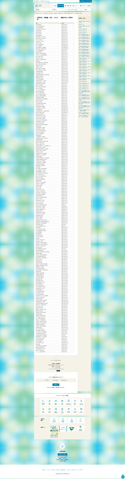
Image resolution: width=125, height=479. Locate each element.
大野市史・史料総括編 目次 (83, 85)
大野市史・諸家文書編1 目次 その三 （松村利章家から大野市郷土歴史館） (84, 98)
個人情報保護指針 (62, 469)
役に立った (47, 380)
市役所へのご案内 (62, 454)
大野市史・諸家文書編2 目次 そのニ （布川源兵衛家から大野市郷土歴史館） (84, 106)
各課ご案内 (43, 469)
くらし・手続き (54, 5)
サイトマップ (36, 1)
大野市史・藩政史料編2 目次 (84, 88)
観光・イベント (76, 5)
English (44, 1)
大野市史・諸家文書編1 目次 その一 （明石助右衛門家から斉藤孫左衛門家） (84, 91)
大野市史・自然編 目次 (83, 32)
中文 (48, 1)
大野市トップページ (39, 13)
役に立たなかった (64, 380)
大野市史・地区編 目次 (83, 81)
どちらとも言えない (55, 380)
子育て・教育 (60, 5)
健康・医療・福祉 (68, 5)
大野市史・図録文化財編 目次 (84, 83)
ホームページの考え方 (79, 469)
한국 (47, 1)
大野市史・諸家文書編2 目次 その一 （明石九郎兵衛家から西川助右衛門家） (84, 102)
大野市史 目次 (60, 13)
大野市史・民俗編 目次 (83, 28)
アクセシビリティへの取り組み (70, 469)
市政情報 (89, 5)
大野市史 (55, 13)
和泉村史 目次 (81, 24)
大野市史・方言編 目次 (83, 30)
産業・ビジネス (83, 5)
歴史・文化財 (51, 13)
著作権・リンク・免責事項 (55, 469)
